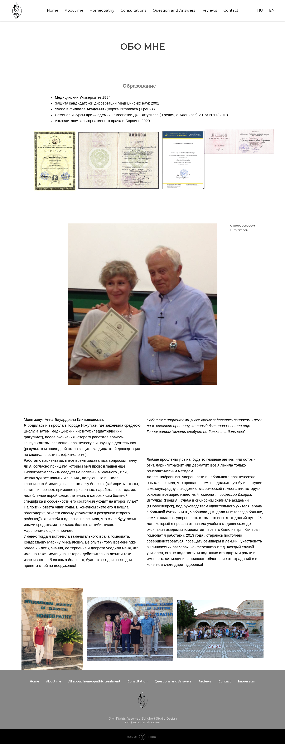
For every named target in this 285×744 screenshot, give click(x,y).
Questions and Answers (173, 681)
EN (272, 10)
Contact (230, 10)
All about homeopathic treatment (94, 681)
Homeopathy (102, 10)
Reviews (209, 10)
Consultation (137, 681)
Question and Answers (174, 10)
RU (260, 10)
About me (74, 10)
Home (52, 10)
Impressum (246, 681)
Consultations (133, 10)
